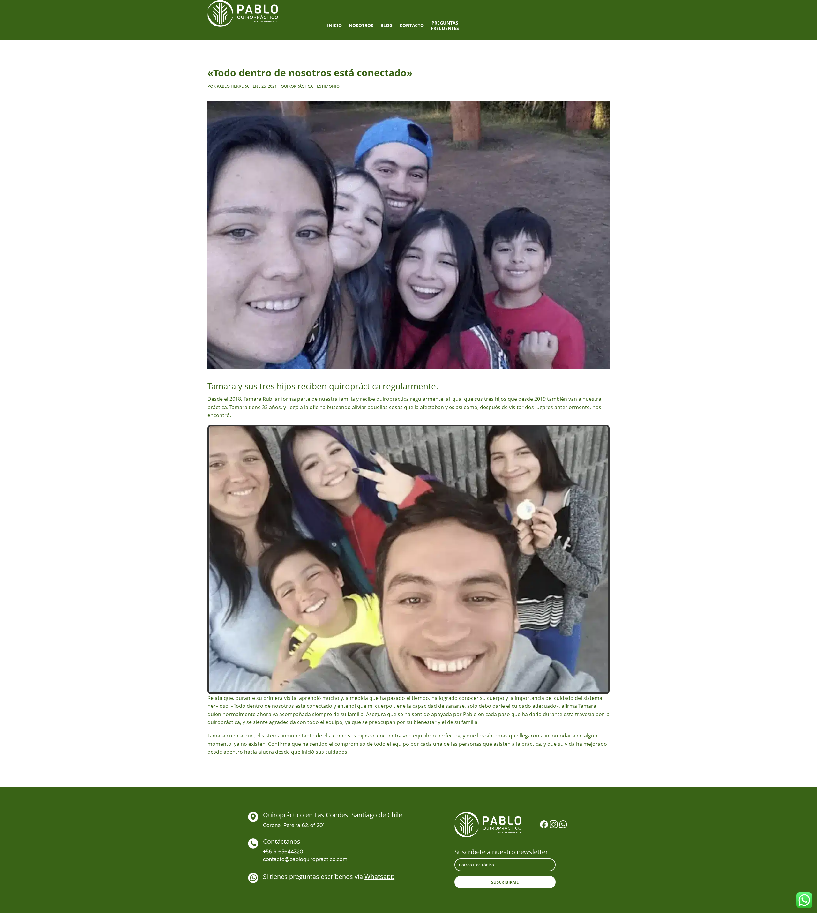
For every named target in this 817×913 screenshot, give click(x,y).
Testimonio (327, 86)
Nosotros (361, 25)
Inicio (334, 25)
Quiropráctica (297, 86)
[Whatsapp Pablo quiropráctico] (563, 825)
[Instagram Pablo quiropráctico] (554, 825)
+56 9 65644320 (283, 851)
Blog (386, 25)
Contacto (412, 25)
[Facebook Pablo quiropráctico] (544, 825)
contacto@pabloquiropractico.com (305, 859)
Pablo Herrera (233, 86)
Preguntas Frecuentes (445, 25)
